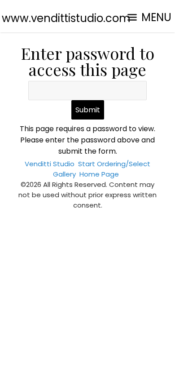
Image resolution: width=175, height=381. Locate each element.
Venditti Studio (49, 163)
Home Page (99, 174)
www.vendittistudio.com (66, 18)
